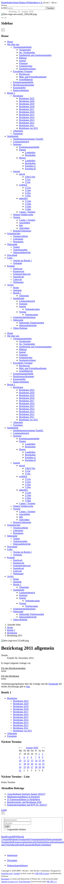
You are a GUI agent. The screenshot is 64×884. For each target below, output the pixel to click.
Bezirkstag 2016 (26, 112)
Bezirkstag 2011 (26, 125)
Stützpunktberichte (22, 252)
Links (10, 258)
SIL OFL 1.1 (52, 881)
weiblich (23, 185)
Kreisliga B (30, 168)
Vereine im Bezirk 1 (22, 260)
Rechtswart (24, 74)
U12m (28, 201)
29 (40, 767)
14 (36, 760)
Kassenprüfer (19, 87)
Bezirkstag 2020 (26, 101)
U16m (28, 206)
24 (20, 767)
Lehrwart (17, 279)
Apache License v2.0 (9, 881)
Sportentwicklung (27, 68)
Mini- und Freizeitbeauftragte (32, 77)
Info (21, 225)
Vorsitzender (25, 49)
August (29, 747)
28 (36, 767)
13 (32, 760)
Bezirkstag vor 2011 (28, 128)
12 (28, 760)
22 (40, 764)
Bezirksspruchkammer (23, 85)
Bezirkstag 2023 (26, 98)
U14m (28, 203)
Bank (3, 836)
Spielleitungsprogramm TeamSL (28, 139)
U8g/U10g (30, 176)
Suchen (50, 8)
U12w (28, 187)
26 (28, 767)
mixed (22, 174)
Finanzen (23, 63)
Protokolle (53, 684)
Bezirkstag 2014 (26, 117)
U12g (27, 179)
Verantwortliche (20, 236)
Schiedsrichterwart (22, 274)
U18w (28, 195)
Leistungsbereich (21, 141)
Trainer (16, 247)
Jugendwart (18, 276)
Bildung (23, 58)
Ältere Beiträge (20, 328)
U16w (28, 193)
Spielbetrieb (12, 136)
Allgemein (18, 131)
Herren (22, 158)
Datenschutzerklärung (17, 865)
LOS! (4, 8)
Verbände (17, 263)
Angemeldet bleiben (16, 829)
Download (12, 255)
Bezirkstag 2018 (26, 106)
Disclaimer (12, 860)
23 (43, 764)
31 (20, 770)
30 (43, 767)
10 (20, 760)
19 (28, 764)
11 (25, 760)
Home (10, 41)
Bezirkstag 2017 (26, 109)
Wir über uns (13, 44)
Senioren (17, 144)
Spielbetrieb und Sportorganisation (35, 55)
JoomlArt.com (7, 873)
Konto (9, 836)
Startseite (17, 290)
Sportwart (17, 268)
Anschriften (24, 222)
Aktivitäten (24, 228)
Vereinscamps (31, 314)
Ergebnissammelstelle (23, 82)
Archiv (10, 285)
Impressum (12, 855)
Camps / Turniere (27, 212)
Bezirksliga (30, 155)
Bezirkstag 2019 (26, 104)
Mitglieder (13, 839)
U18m (28, 209)
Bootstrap (5, 879)
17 (20, 764)
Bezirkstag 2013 (26, 120)
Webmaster (18, 282)
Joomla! (17, 873)
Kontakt (11, 266)
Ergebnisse (57, 842)
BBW (15, 836)
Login (4, 810)
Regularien (18, 241)
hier (28, 686)
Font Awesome (25, 881)
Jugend (22, 60)
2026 (35, 747)
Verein (5, 839)
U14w (28, 190)
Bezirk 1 (11, 93)
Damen (22, 149)
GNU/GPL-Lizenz (42, 873)
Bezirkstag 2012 (26, 122)
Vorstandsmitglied (38, 839)
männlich (23, 198)
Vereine (16, 217)
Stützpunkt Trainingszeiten (31, 322)
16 (43, 760)
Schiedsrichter (25, 66)
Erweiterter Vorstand (22, 71)
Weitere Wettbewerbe (23, 214)
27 (32, 767)
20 (32, 764)
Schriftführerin (26, 79)
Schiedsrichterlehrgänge (24, 317)
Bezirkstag (18, 95)
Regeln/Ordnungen (22, 231)
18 (25, 764)
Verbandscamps (32, 309)
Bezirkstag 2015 (26, 114)
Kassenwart (18, 271)
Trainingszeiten (20, 249)
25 (25, 767)
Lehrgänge (18, 239)
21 (36, 764)
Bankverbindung (21, 90)
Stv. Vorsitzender (27, 52)
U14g (27, 182)
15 (40, 760)
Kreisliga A (30, 166)
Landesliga (30, 152)
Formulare (18, 133)
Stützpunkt (12, 244)
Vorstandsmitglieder (22, 47)
